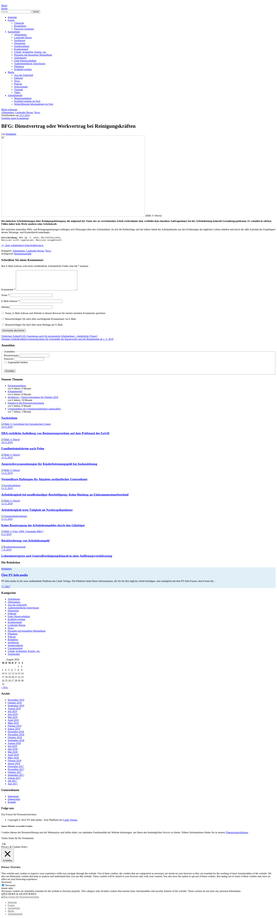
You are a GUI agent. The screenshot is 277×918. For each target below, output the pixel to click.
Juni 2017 (13, 783)
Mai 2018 (12, 752)
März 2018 (13, 757)
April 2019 (13, 720)
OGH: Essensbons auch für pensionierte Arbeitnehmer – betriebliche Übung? (49, 336)
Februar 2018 (14, 760)
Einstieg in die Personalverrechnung (26, 403)
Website (5, 307)
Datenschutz (14, 799)
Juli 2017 (12, 780)
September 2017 (16, 775)
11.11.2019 (7, 519)
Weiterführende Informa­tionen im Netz (33, 104)
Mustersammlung (23, 98)
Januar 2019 (14, 728)
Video (17, 92)
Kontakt (12, 802)
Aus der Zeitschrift (23, 75)
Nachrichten (9, 418)
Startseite (12, 17)
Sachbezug (19, 40)
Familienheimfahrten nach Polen (22, 448)
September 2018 (16, 740)
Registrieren (20, 26)
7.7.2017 (5, 586)
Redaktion (11, 134)
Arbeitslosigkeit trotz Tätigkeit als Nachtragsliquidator (37, 510)
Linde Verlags (70, 820)
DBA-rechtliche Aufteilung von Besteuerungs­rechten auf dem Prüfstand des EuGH (55, 433)
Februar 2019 (14, 725)
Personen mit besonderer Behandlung (33, 55)
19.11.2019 (7, 427)
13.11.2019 (7, 473)
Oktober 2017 (15, 772)
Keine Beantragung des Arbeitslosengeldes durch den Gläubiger (43, 525)
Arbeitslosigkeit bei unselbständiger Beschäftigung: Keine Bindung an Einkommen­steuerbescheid (65, 494)
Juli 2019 (12, 711)
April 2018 (13, 754)
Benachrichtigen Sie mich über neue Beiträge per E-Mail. (34, 324)
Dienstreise (19, 43)
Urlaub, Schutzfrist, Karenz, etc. (30, 52)
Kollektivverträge (23, 69)
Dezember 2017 (16, 766)
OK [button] (4, 844)
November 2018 (16, 734)
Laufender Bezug (23, 37)
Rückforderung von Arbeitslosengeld (25, 540)
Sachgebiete (14, 31)
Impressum (13, 796)
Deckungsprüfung (17, 385)
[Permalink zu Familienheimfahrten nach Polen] (10, 439)
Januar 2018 (14, 763)
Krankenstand (21, 49)
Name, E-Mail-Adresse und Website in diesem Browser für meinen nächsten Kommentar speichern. (55, 313)
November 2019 (16, 699)
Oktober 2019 (15, 702)
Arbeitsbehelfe (15, 95)
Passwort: (9, 358)
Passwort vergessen (24, 28)
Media (11, 72)
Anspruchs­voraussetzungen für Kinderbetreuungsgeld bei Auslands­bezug (49, 464)
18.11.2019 (7, 442)
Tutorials (18, 89)
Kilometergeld (15, 391)
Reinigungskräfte (22, 253)
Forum (11, 20)
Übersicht (19, 23)
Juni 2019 (13, 714)
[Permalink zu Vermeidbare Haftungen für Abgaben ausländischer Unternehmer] (10, 470)
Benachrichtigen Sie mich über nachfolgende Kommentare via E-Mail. (40, 319)
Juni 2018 (13, 749)
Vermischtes (14, 654)
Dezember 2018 (16, 731)
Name (5, 295)
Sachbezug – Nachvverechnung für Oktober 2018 (33, 397)
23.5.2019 (24, 115)
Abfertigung (20, 57)
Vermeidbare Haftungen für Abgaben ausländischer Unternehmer (44, 479)
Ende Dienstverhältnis (25, 60)
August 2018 (14, 743)
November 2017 (16, 769)
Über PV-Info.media (14, 575)
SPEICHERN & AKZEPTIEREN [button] (18, 894)
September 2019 (16, 705)
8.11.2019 (6, 534)
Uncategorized (15, 648)
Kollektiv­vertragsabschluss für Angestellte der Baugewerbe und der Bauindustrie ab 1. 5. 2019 (57, 339)
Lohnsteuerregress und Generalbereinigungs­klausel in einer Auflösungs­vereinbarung (56, 556)
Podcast (18, 83)
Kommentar (8, 289)
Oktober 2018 (15, 737)
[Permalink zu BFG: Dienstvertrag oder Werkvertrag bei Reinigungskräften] (73, 215)
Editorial (18, 78)
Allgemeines (20, 34)
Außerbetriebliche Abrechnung (29, 63)
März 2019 (13, 723)
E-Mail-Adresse (10, 301)
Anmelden (9, 371)
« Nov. (4, 687)
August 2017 (14, 778)
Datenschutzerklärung (237, 832)
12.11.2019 (7, 488)
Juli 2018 (12, 746)
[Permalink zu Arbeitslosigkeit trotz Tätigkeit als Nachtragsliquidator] (10, 500)
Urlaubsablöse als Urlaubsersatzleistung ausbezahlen (34, 408)
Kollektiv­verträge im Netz (27, 101)
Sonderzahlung (21, 46)
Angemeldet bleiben (18, 362)
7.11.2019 (6, 549)
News (17, 81)
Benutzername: (12, 355)
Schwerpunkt (21, 86)
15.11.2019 (7, 457)
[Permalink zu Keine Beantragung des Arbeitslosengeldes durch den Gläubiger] (14, 516)
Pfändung (19, 66)
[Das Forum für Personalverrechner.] (20, 897)
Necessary (10, 885)
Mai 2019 (12, 717)
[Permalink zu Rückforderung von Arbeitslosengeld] (22, 531)
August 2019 (14, 708)
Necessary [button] (6, 882)
